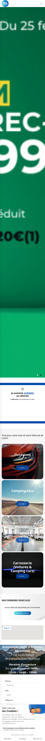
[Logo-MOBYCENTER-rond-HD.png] (5, 3)
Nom (7, 691)
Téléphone (9, 700)
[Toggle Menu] (41, 3)
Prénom (8, 681)
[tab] (37, 375)
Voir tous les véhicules (22, 613)
